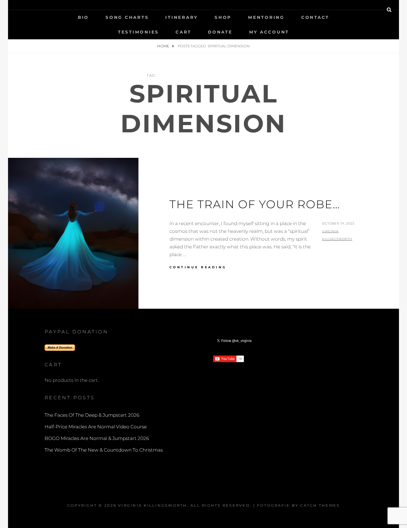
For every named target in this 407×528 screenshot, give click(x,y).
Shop (223, 17)
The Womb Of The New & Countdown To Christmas (104, 450)
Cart (183, 32)
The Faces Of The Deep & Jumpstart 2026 (92, 415)
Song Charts (127, 17)
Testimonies (138, 32)
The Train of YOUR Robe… (254, 204)
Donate (220, 32)
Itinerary (181, 17)
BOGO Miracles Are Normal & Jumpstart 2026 (97, 438)
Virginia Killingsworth (152, 505)
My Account (269, 32)
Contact (315, 17)
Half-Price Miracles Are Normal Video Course (96, 426)
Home (163, 46)
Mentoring (266, 17)
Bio (83, 17)
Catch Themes (320, 505)
